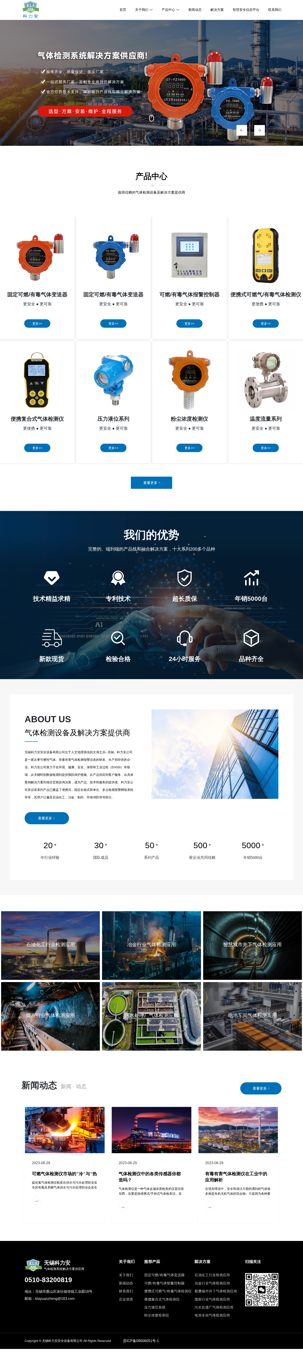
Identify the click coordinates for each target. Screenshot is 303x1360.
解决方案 (217, 10)
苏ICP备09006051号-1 (141, 1341)
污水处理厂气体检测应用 (214, 1307)
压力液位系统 (154, 1307)
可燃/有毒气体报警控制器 (164, 1283)
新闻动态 (195, 10)
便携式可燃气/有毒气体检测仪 (168, 1291)
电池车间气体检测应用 (212, 1315)
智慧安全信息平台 (246, 10)
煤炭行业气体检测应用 (212, 1299)
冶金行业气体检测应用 (212, 1283)
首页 (123, 10)
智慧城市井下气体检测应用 (216, 1291)
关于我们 (141, 10)
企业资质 (126, 1299)
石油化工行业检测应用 (212, 1275)
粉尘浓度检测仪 (156, 1315)
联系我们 (274, 10)
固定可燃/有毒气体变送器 (164, 1275)
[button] (239, 130)
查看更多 (150, 483)
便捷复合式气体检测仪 (162, 1299)
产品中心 (168, 10)
